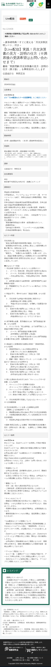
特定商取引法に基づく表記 (21, 660)
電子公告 (36, 660)
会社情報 (9, 658)
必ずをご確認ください (25, 97)
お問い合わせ (20, 658)
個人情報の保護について (35, 658)
